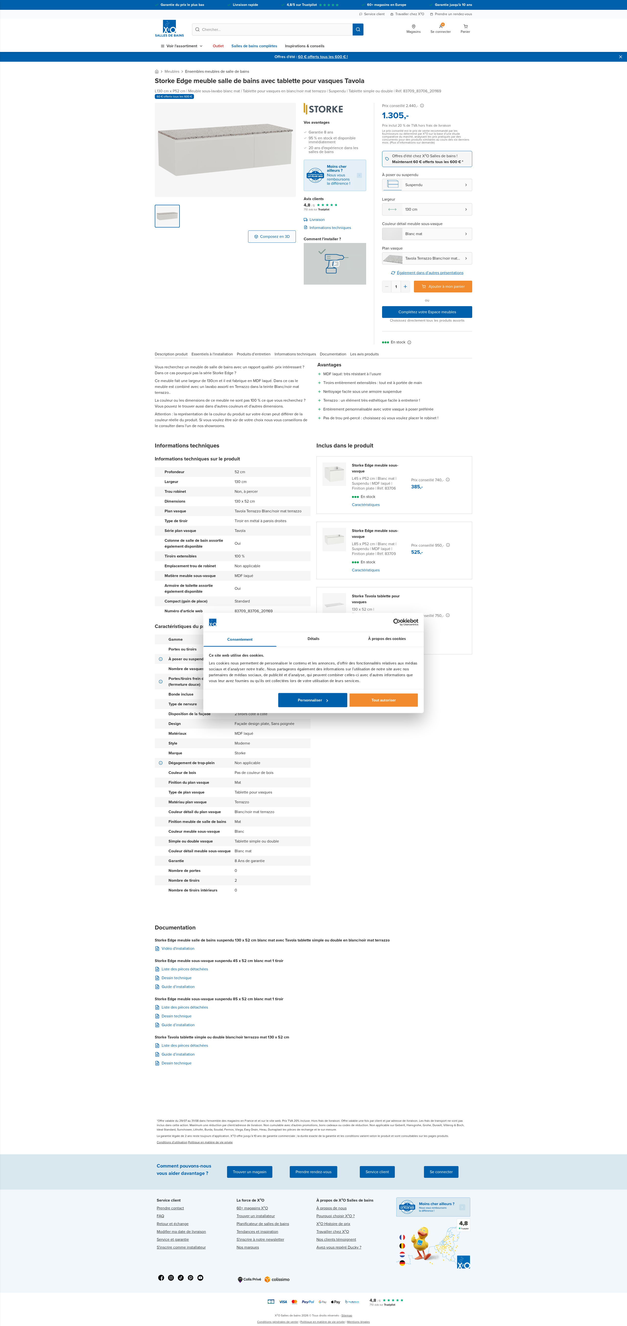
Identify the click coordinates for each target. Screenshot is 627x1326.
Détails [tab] (314, 638)
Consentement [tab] (240, 639)
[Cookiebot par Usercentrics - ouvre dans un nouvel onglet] (396, 622)
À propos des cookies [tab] (387, 638)
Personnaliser (310, 700)
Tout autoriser (384, 700)
